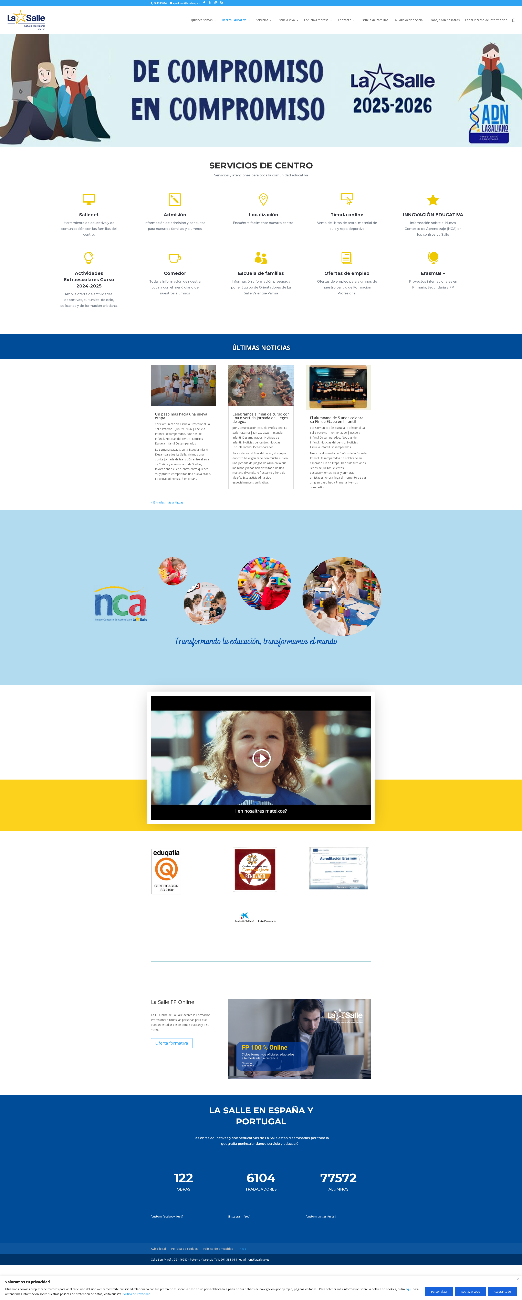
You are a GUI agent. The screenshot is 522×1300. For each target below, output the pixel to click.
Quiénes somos (201, 20)
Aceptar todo (502, 1291)
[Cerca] (517, 1279)
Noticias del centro (178, 439)
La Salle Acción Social (409, 20)
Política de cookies (184, 1249)
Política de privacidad (218, 1249)
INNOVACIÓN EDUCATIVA (433, 214)
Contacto (344, 20)
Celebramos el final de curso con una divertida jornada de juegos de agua (261, 418)
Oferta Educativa (234, 20)
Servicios (262, 20)
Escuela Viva (286, 20)
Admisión (175, 214)
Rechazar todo (470, 1291)
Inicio (242, 1249)
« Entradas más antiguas (167, 502)
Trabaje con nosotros (444, 20)
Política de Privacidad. (136, 1294)
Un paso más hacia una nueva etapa (181, 416)
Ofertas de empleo (346, 273)
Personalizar (439, 1291)
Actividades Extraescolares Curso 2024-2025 (89, 280)
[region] (261, 1288)
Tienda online (347, 214)
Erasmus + (433, 273)
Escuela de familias (374, 20)
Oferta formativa (171, 1043)
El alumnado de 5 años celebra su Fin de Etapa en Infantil (336, 419)
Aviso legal (158, 1249)
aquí (408, 1289)
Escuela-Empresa (316, 20)
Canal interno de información (486, 20)
